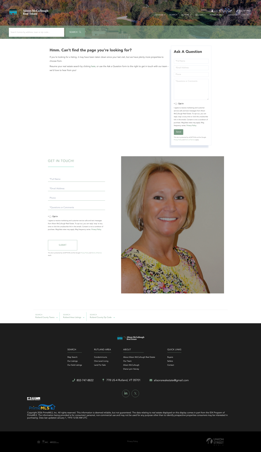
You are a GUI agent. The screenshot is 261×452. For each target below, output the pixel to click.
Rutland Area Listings (72, 317)
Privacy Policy (191, 125)
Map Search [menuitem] (72, 357)
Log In (217, 11)
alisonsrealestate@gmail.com (171, 380)
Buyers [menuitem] (185, 15)
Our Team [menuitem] (127, 361)
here (93, 66)
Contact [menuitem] (246, 15)
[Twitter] (135, 393)
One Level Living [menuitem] (101, 361)
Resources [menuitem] (216, 15)
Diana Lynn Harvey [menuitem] (131, 369)
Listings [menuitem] (158, 15)
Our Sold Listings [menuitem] (74, 365)
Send (178, 132)
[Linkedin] (126, 393)
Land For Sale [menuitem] (100, 365)
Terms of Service (190, 140)
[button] (75, 32)
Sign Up (228, 11)
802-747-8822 (245, 11)
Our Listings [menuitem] (72, 361)
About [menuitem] (231, 15)
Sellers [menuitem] (199, 15)
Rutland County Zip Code (101, 317)
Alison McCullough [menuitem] (131, 365)
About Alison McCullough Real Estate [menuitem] (139, 357)
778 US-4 (123, 380)
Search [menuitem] (173, 15)
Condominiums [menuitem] (100, 357)
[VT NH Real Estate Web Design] (215, 441)
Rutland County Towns (44, 317)
